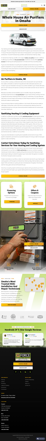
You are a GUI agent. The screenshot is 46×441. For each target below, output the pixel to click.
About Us (27, 383)
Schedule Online (23, 75)
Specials (35, 203)
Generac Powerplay (29, 379)
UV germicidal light (19, 60)
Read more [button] (6, 343)
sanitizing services (27, 116)
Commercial (3, 389)
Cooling (2, 381)
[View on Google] (5, 335)
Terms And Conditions (20, 437)
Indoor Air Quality (5, 385)
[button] (2, 339)
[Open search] (42, 5)
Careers (27, 381)
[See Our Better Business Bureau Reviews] (22, 317)
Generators (3, 387)
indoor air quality (29, 58)
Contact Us (27, 385)
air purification (20, 94)
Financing (12, 201)
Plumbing (3, 383)
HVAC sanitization (21, 150)
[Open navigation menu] (44, 5)
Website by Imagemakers (23, 438)
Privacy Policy (27, 437)
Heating (3, 379)
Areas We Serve (12, 305)
